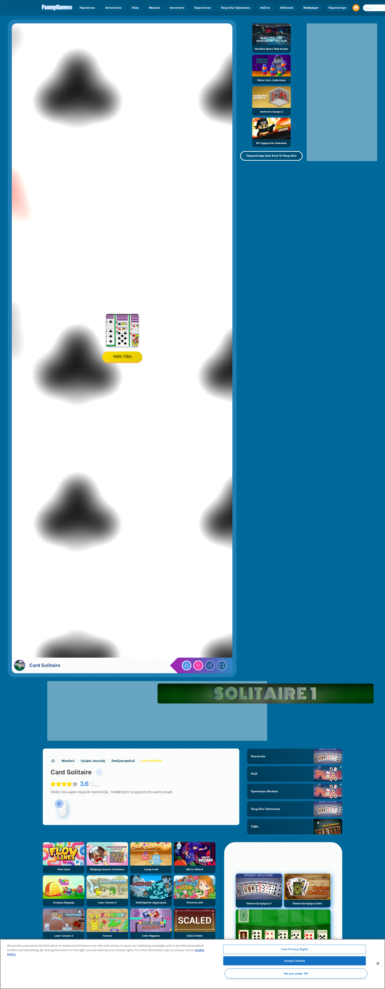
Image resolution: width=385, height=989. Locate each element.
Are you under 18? (296, 973)
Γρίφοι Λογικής (93, 761)
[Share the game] (210, 665)
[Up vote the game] (187, 665)
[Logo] (57, 8)
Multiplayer (310, 7)
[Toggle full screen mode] (222, 665)
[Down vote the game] (198, 665)
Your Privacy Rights (294, 949)
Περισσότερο (337, 7)
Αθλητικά (286, 7)
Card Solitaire (151, 761)
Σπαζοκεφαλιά (123, 761)
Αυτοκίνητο (113, 7)
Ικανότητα (177, 7)
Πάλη (135, 7)
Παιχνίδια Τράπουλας (235, 7)
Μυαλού (154, 7)
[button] (356, 7)
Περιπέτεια (87, 7)
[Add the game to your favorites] (99, 772)
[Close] (378, 963)
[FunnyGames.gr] (53, 760)
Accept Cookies (294, 961)
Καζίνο (265, 7)
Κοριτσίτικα (203, 7)
